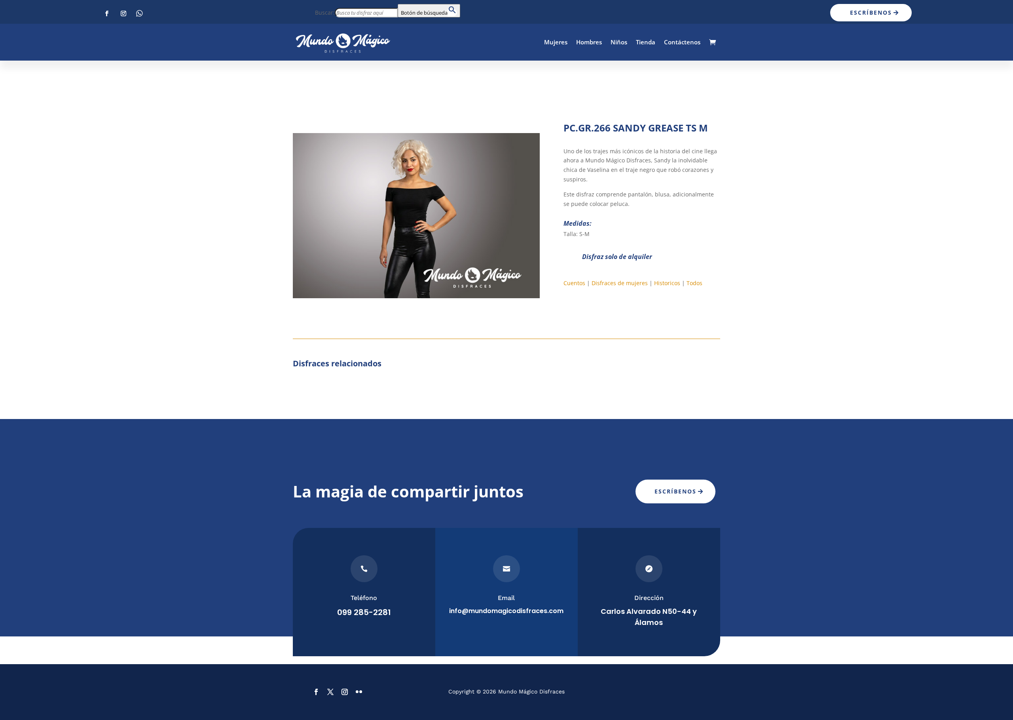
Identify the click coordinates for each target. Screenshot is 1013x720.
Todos (694, 283)
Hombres (589, 42)
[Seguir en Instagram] (123, 13)
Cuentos (574, 283)
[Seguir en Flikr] (140, 13)
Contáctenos (682, 42)
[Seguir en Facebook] (106, 13)
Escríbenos (871, 12)
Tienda (645, 42)
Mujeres (555, 42)
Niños (619, 42)
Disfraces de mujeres (620, 283)
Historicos (667, 283)
